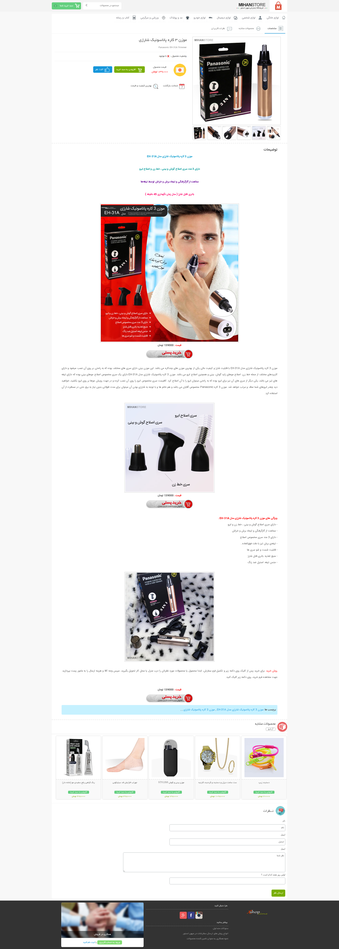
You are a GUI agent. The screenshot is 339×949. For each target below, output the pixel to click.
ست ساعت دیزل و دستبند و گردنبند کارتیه (218, 783)
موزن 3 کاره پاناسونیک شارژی (199, 710)
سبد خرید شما (66, 6)
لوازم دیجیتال (224, 18)
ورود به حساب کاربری (109, 942)
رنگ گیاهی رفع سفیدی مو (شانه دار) (78, 783)
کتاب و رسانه (122, 18)
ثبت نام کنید (89, 942)
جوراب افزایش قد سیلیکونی (125, 783)
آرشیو (270, 729)
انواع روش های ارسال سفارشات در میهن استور (205, 933)
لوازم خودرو (200, 18)
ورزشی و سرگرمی (149, 18)
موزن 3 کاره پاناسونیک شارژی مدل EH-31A (240, 710)
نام (284, 821)
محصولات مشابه (246, 28)
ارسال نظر (278, 893)
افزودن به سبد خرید (126, 69)
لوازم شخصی (248, 18)
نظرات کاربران (218, 28)
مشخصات (272, 28)
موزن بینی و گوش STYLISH (171, 783)
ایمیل (283, 834)
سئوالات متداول (220, 928)
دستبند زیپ (264, 783)
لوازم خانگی (273, 18)
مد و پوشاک (176, 18)
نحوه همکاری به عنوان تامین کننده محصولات (207, 938)
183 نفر (99, 69)
